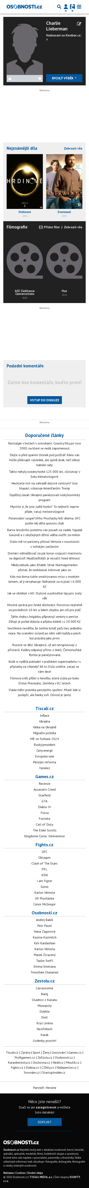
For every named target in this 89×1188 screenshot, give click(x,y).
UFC (44, 852)
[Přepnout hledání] (59, 7)
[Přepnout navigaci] (66, 7)
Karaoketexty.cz (19, 1062)
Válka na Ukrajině (44, 727)
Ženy (46, 1052)
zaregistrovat (46, 1107)
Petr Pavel (44, 925)
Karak (44, 1035)
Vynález (44, 768)
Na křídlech (44, 1029)
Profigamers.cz (24, 1057)
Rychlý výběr (63, 78)
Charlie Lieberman (56, 25)
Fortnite (44, 818)
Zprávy (25, 1052)
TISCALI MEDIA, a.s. (41, 1177)
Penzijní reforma (44, 762)
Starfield (44, 795)
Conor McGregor (44, 904)
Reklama (8, 1173)
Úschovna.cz (41, 1062)
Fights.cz (44, 844)
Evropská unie (44, 756)
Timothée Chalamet (44, 972)
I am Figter (44, 881)
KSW (44, 875)
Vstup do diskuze (44, 400)
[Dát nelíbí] (34, 78)
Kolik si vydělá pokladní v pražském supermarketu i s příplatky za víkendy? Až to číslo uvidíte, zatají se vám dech (44, 666)
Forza (45, 813)
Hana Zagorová (44, 931)
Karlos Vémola (44, 892)
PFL (44, 869)
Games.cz (44, 776)
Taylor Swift (44, 960)
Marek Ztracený (44, 955)
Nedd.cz (58, 1062)
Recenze (44, 783)
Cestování (59, 1052)
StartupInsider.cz (53, 1072)
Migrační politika (44, 733)
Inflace (44, 715)
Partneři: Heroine (44, 1088)
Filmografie (17, 227)
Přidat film (51, 227)
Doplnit (45, 1122)
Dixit (44, 1017)
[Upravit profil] (79, 23)
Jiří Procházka (44, 898)
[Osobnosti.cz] (24, 7)
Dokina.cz (32, 1067)
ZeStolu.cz (44, 1057)
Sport (36, 1052)
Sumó (44, 887)
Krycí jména (44, 1023)
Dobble (45, 1011)
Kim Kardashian (44, 943)
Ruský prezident (44, 744)
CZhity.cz (47, 1067)
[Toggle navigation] (79, 7)
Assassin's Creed (45, 789)
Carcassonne (44, 988)
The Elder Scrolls (45, 830)
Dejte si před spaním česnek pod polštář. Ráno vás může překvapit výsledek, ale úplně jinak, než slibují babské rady (44, 460)
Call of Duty (44, 824)
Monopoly (44, 1005)
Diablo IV (44, 807)
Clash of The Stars (44, 863)
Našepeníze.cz (67, 1067)
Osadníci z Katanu (44, 1000)
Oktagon (44, 857)
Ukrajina (44, 721)
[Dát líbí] (16, 78)
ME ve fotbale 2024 (44, 739)
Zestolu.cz (45, 981)
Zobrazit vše (73, 148)
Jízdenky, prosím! (44, 1040)
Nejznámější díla (22, 148)
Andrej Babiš (44, 920)
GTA (44, 801)
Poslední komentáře (25, 366)
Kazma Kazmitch (45, 937)
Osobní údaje (35, 1173)
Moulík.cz (72, 1062)
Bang (44, 994)
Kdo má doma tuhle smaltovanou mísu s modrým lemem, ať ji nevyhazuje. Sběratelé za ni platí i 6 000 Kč (44, 581)
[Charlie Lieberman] (25, 47)
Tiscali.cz (44, 708)
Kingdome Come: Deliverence (44, 836)
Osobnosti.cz (44, 913)
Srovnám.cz (32, 1072)
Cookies (20, 1173)
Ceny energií (44, 750)
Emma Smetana (45, 966)
